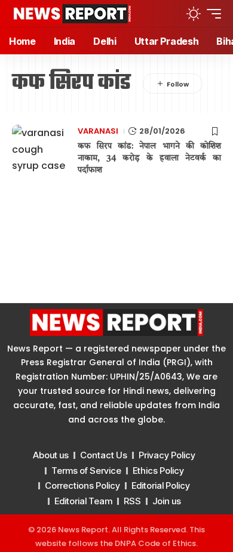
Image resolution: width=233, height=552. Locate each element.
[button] (167, 13)
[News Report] (71, 13)
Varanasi (98, 131)
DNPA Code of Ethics (155, 543)
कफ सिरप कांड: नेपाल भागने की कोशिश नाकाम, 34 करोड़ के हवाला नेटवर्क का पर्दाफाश (149, 158)
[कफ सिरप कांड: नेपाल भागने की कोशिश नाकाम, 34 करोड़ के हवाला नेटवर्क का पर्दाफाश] (42, 148)
